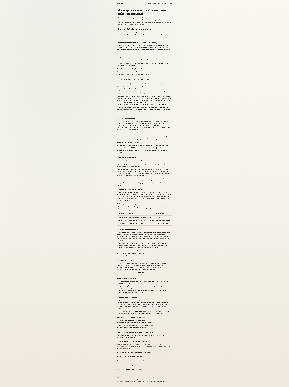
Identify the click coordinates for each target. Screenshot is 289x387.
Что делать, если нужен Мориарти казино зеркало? (135, 352)
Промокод (160, 3)
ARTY (121, 4)
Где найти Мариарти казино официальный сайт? (134, 341)
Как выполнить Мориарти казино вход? (131, 365)
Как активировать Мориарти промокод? (131, 361)
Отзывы (166, 3)
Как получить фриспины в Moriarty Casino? (132, 369)
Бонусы (154, 3)
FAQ (170, 3)
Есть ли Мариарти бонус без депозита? (131, 356)
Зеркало (149, 3)
